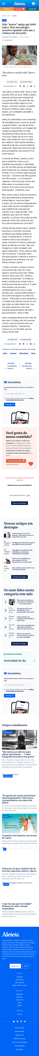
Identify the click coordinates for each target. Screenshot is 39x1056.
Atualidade (19, 977)
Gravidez (13, 353)
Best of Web (25, 37)
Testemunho (8, 732)
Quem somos (19, 1035)
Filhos (5, 353)
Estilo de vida (6, 16)
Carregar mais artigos (19, 577)
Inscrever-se (10, 404)
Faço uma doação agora (14, 461)
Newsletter (19, 994)
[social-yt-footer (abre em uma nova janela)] (14, 1022)
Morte (33, 353)
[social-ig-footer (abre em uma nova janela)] (25, 1022)
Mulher (6, 816)
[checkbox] (4, 398)
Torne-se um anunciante (19, 1042)
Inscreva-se (19, 1000)
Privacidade (19, 1049)
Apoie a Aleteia (19, 1031)
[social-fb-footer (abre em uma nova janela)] (17, 1022)
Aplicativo (19, 997)
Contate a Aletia (19, 1046)
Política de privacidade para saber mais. (20, 399)
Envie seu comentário (19, 503)
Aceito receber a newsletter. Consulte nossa (20, 399)
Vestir (19, 1002)
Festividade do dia (15, 660)
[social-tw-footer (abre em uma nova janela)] (21, 1022)
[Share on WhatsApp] (35, 86)
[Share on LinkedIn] (24, 86)
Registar (7, 9)
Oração (31, 9)
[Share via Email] (31, 86)
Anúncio (19, 1005)
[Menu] (7, 3)
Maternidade (24, 353)
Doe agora (19, 9)
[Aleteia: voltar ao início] (19, 4)
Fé (5, 849)
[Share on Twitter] (27, 86)
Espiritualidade (19, 982)
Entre (28, 495)
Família (14, 16)
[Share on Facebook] (20, 86)
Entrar (26, 966)
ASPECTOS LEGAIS (19, 1039)
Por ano (19, 1014)
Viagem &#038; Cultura (19, 985)
